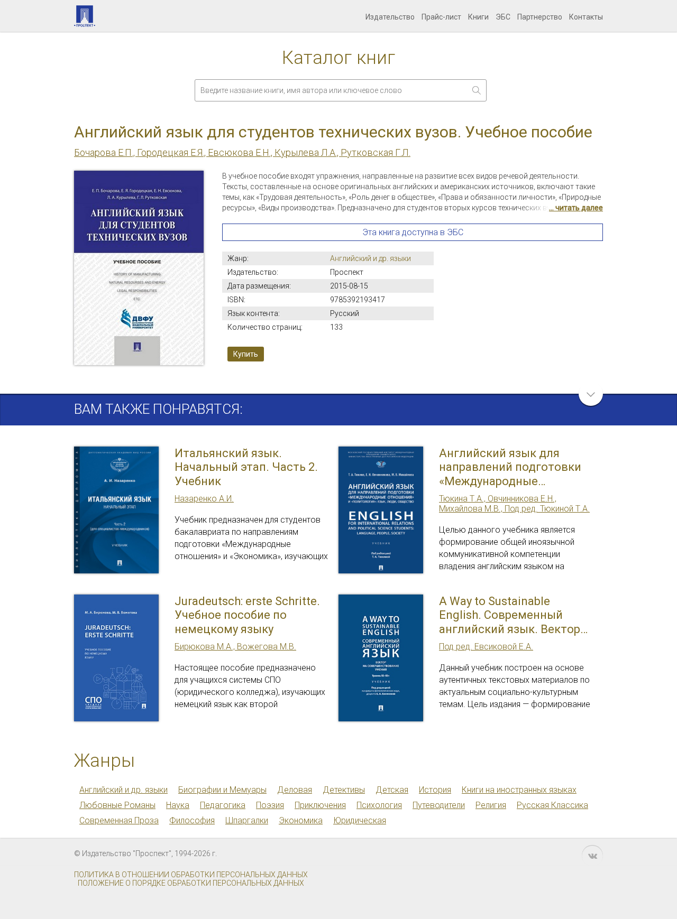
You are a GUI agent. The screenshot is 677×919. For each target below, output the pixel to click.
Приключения (320, 805)
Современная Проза (119, 820)
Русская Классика (552, 805)
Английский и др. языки (370, 258)
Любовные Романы (117, 805)
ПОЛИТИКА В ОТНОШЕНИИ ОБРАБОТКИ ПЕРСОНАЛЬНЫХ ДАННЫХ (191, 874)
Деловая (294, 790)
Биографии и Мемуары (222, 790)
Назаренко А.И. (204, 499)
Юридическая (359, 820)
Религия (490, 805)
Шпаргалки (246, 820)
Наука (177, 805)
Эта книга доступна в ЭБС (412, 232)
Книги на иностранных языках (519, 790)
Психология (379, 805)
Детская (392, 790)
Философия (192, 820)
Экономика (301, 820)
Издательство (390, 17)
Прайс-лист (441, 17)
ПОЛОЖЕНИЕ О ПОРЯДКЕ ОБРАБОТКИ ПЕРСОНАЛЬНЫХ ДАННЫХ (191, 883)
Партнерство (539, 17)
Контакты (586, 17)
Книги (478, 17)
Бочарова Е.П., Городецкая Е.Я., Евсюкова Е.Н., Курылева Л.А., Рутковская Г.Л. (242, 152)
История (435, 790)
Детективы (344, 790)
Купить (245, 354)
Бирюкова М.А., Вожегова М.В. (235, 647)
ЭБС (503, 17)
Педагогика (222, 805)
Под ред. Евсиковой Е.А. (486, 647)
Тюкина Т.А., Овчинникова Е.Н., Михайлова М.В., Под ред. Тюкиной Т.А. (514, 504)
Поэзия (270, 805)
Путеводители (439, 805)
